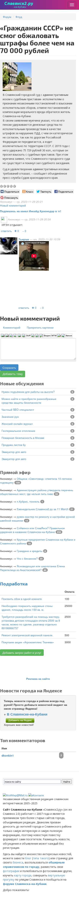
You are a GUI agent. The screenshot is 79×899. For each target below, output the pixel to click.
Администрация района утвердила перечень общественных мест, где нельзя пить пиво (36, 492)
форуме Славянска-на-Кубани (24, 884)
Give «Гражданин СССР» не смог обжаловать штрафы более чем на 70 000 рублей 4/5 (11, 186)
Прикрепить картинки (40, 327)
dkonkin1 (8, 755)
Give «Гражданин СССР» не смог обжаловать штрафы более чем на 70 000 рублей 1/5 (1, 186)
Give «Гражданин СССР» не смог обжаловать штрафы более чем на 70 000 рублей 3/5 (8, 186)
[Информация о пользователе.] (8, 245)
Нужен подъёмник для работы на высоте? (28, 392)
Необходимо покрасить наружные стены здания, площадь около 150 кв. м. (27, 608)
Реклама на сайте (38, 679)
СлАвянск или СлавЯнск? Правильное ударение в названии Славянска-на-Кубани (32, 530)
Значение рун (10, 417)
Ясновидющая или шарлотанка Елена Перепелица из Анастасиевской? (32, 568)
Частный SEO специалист (18, 409)
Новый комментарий (13, 205)
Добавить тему (12, 374)
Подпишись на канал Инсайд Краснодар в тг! (30, 211)
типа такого (41, 858)
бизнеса (18, 862)
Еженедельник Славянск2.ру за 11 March (42, 509)
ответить (6, 231)
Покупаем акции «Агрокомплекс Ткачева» (28, 642)
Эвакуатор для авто (14, 452)
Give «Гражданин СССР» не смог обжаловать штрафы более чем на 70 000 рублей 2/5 (5, 186)
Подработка (14, 583)
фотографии (11, 871)
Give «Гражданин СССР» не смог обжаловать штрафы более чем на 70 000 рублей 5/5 (14, 186)
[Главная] (19, 5)
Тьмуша (23, 239)
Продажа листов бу (14, 445)
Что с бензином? (27, 558)
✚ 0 (16, 231)
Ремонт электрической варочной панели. (27, 635)
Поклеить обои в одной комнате (22, 599)
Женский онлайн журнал (17, 424)
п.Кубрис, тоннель (28, 501)
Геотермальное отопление (18, 431)
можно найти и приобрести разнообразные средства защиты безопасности (29, 400)
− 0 (24, 231)
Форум (7, 17)
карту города (22, 875)
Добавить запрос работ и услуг (21, 652)
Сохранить (9, 367)
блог (28, 858)
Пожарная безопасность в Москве (23, 438)
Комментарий (11, 327)
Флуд (19, 17)
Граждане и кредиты (29, 551)
